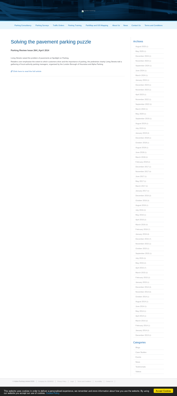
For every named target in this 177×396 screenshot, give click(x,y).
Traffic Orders (58, 25)
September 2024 (142, 66)
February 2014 (142, 325)
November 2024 (142, 61)
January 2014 (141, 330)
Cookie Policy (52, 393)
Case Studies (141, 352)
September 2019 (142, 119)
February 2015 (142, 277)
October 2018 (141, 143)
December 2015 (142, 239)
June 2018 (140, 152)
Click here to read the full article (27, 71)
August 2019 (141, 123)
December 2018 (142, 138)
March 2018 (140, 157)
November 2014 (142, 292)
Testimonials (141, 367)
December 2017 (142, 167)
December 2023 (142, 85)
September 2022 (142, 104)
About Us (116, 25)
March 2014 (140, 321)
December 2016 (142, 196)
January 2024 (141, 80)
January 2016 (141, 234)
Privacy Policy (61, 381)
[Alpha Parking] (88, 10)
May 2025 (140, 51)
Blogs (138, 347)
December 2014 (142, 287)
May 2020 (140, 114)
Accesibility (98, 381)
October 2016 (141, 200)
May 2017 (140, 181)
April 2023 (140, 94)
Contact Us (136, 25)
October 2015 (141, 248)
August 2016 (141, 205)
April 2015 (140, 268)
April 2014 (140, 316)
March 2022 (140, 109)
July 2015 (139, 258)
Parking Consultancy (23, 25)
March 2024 (140, 75)
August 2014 (141, 301)
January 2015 (141, 282)
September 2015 (142, 253)
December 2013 (142, 335)
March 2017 (140, 186)
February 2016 (142, 229)
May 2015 (140, 263)
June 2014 (140, 306)
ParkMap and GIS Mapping (97, 25)
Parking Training (75, 25)
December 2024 (142, 56)
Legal (72, 381)
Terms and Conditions (153, 25)
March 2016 (140, 224)
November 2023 (142, 90)
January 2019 (141, 133)
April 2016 (140, 220)
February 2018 (142, 162)
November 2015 (142, 244)
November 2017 (142, 171)
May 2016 (140, 215)
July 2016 (139, 210)
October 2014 (141, 297)
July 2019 (139, 128)
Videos (138, 372)
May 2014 (140, 311)
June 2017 (140, 176)
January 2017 (141, 191)
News (125, 25)
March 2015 (140, 273)
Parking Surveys (42, 25)
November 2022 (142, 99)
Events (138, 357)
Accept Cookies (163, 390)
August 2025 (141, 46)
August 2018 (141, 147)
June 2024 (140, 70)
